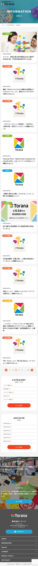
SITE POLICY (5, 560)
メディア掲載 (8, 385)
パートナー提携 (8, 399)
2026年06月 (7, 423)
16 (28, 370)
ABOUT (4, 539)
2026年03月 (7, 427)
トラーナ (3, 25)
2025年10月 (7, 437)
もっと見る (19, 405)
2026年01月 (7, 430)
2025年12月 (7, 434)
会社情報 (6, 389)
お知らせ (6, 396)
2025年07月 (7, 441)
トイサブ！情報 (8, 392)
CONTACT (20, 532)
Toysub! (4, 547)
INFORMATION (10, 25)
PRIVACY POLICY (7, 556)
